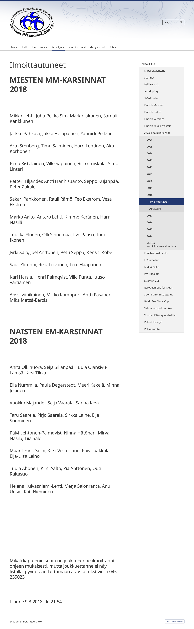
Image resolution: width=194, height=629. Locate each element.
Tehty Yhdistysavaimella (175, 621)
